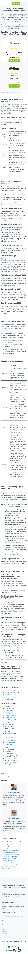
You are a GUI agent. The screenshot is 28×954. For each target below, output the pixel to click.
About (3, 924)
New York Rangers (10, 742)
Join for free (15, 3)
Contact (4, 931)
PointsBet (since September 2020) (11, 854)
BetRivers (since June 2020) (10, 846)
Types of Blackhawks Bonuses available (11, 842)
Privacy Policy (5, 933)
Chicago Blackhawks (10, 692)
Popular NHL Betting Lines (8, 862)
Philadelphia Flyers (10, 746)
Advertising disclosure (8, 936)
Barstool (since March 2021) (10, 856)
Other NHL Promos (6, 871)
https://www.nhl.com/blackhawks (14, 777)
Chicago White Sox (10, 699)
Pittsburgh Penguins (10, 748)
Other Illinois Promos (7, 869)
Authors (4, 927)
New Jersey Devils (10, 739)
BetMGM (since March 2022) (10, 858)
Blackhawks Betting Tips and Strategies (12, 864)
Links (3, 873)
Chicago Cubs (8, 698)
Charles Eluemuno (8, 92)
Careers (4, 929)
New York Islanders (10, 740)
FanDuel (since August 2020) (10, 852)
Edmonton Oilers (9, 726)
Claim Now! (14, 60)
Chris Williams (6, 95)
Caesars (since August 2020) (10, 848)
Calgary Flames (9, 714)
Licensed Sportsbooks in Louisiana (10, 844)
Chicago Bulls (8, 694)
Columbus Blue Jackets (11, 721)
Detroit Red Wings (10, 724)
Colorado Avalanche (10, 719)
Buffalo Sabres (9, 712)
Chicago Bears (9, 690)
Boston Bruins (9, 710)
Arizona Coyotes (9, 708)
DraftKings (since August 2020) (11, 850)
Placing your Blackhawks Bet (9, 860)
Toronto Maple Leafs (10, 756)
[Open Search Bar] (22, 4)
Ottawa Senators (9, 744)
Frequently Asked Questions (9, 867)
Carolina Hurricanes (10, 715)
